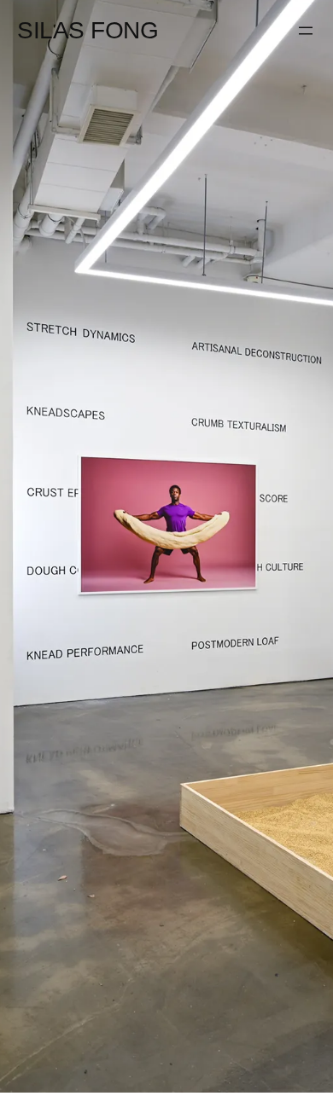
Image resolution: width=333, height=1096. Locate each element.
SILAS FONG (87, 29)
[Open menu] (305, 30)
